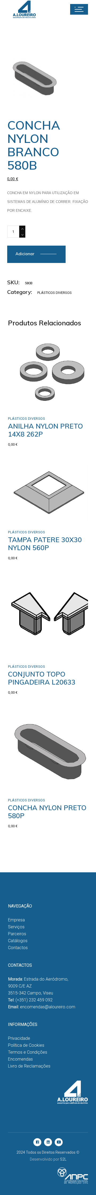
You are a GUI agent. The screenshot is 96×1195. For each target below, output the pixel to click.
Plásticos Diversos (54, 293)
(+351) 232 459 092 (34, 999)
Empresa (16, 919)
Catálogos (17, 940)
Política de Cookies (26, 1045)
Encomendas (20, 1059)
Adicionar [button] (28, 402)
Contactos (18, 947)
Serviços (16, 926)
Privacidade (19, 1038)
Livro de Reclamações (29, 1066)
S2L (63, 1159)
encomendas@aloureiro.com (47, 1006)
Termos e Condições (27, 1052)
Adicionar (24, 253)
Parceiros (17, 933)
